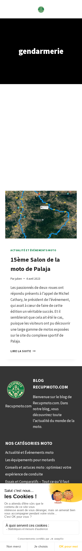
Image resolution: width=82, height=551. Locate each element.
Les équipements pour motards (30, 459)
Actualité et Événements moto (33, 250)
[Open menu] (9, 9)
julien (18, 279)
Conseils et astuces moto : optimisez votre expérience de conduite (38, 471)
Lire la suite (22, 351)
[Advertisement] (41, 143)
